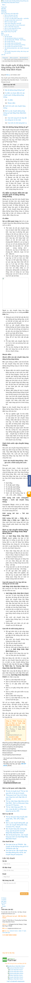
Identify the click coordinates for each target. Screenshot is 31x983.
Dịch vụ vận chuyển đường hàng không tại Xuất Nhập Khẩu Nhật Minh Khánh (14, 113)
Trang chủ (4, 7)
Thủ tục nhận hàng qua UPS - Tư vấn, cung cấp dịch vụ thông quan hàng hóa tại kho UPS (16, 809)
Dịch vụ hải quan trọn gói (11, 15)
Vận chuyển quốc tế (10, 41)
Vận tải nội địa (8, 36)
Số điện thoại (6, 867)
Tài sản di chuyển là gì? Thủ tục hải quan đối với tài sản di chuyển (17, 792)
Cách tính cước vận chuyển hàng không (14, 107)
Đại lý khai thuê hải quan (11, 30)
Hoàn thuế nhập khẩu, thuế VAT (13, 23)
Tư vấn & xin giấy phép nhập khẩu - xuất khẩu (17, 18)
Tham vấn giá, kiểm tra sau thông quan (15, 25)
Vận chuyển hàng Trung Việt (8, 31)
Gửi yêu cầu (24, 894)
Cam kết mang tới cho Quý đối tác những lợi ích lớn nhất (16, 119)
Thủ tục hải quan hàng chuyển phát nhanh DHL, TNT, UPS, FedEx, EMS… (16, 819)
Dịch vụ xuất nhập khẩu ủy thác (13, 28)
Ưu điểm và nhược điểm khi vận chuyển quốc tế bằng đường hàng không (14, 95)
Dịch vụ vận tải (5, 35)
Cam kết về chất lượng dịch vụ (16, 123)
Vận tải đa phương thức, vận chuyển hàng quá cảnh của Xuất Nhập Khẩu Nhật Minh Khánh (17, 837)
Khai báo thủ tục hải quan (11, 17)
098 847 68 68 (14, 931)
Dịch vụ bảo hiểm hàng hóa (12, 26)
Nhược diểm (10, 103)
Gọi (29, 495)
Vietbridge (4, 12)
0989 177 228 (22, 931)
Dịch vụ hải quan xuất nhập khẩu (9, 13)
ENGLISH (3, 10)
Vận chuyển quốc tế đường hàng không (15, 45)
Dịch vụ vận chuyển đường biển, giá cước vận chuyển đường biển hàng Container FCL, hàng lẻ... (17, 825)
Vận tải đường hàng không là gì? (14, 90)
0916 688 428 (6, 932)
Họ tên (4, 861)
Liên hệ (3, 54)
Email (4, 874)
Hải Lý (8, 75)
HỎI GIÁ (3, 8)
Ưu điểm (9, 100)
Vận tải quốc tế (24, 58)
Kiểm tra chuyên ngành (11, 22)
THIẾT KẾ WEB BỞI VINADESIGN (15, 981)
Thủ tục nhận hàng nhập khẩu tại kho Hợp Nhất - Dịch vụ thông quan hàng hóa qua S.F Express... (17, 803)
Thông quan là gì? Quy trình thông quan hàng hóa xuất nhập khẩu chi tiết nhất (16, 797)
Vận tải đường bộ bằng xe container (14, 38)
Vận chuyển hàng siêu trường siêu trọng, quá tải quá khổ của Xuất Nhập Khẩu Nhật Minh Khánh (16, 831)
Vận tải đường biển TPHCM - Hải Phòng (15, 40)
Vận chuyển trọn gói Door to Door (13, 46)
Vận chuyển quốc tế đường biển (13, 43)
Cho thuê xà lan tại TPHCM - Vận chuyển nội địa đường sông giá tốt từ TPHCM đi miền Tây (17, 846)
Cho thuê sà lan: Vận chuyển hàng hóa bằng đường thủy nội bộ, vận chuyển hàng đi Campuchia (16, 852)
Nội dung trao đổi (8, 880)
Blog (2, 33)
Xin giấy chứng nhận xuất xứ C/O (13, 20)
